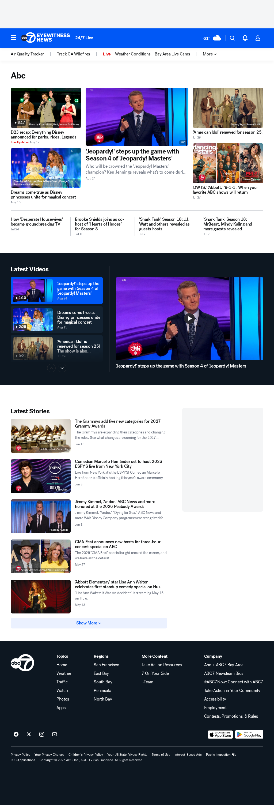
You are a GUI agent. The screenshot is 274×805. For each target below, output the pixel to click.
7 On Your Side (155, 673)
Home (61, 665)
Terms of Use (161, 754)
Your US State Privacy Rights (127, 754)
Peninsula (102, 690)
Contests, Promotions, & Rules (231, 716)
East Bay (101, 673)
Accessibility (215, 699)
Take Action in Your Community (232, 690)
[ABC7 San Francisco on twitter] (29, 734)
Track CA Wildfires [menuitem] (73, 54)
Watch (62, 690)
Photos (62, 699)
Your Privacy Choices (49, 754)
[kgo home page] (22, 662)
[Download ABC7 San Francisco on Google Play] (249, 734)
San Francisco (106, 665)
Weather (63, 673)
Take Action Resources (162, 665)
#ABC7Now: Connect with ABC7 (233, 682)
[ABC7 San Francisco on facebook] (16, 734)
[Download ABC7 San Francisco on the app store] (220, 734)
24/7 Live (84, 37)
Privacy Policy (20, 754)
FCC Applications (23, 760)
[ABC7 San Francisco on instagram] (41, 734)
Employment (215, 708)
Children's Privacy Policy (85, 754)
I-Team (147, 682)
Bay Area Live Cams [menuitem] (172, 54)
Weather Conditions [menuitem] (132, 54)
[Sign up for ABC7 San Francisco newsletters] (54, 734)
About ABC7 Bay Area (223, 665)
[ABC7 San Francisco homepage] (45, 38)
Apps (61, 708)
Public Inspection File (221, 754)
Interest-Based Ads (188, 754)
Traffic (62, 682)
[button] (13, 37)
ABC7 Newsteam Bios (223, 673)
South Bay (103, 682)
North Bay (103, 699)
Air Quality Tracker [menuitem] (27, 54)
